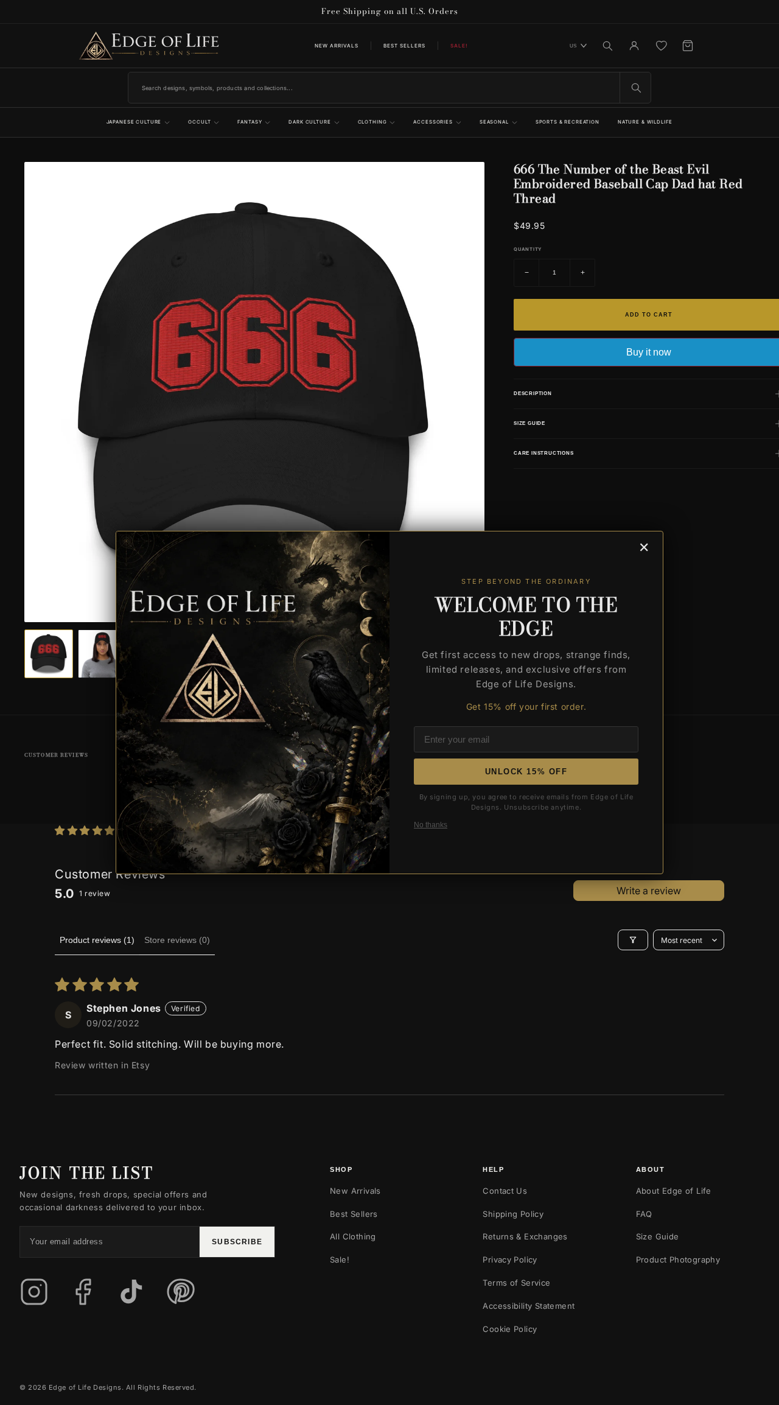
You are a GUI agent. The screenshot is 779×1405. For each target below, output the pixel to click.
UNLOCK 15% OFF (526, 771)
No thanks (430, 825)
